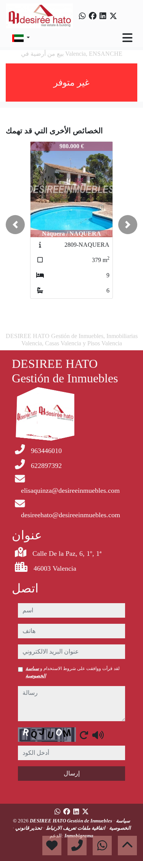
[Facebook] (92, 16)
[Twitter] (113, 16)
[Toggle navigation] (127, 38)
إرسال (72, 773)
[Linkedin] (103, 16)
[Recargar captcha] (84, 735)
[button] (15, 224)
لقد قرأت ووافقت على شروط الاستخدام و (73, 672)
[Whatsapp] (82, 16)
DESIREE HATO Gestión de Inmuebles (71, 821)
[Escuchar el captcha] (98, 735)
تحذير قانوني (28, 828)
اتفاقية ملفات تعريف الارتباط (75, 828)
